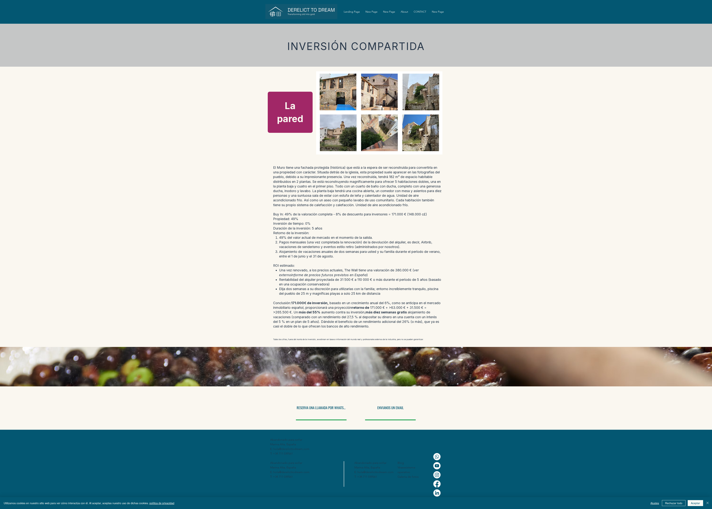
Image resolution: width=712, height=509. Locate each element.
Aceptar (695, 503)
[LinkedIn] (437, 493)
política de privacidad (161, 503)
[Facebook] (437, 484)
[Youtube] (437, 465)
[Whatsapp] (437, 456)
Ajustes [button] (654, 503)
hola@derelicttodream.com (291, 449)
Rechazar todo (673, 503)
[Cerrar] (707, 503)
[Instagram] (437, 474)
